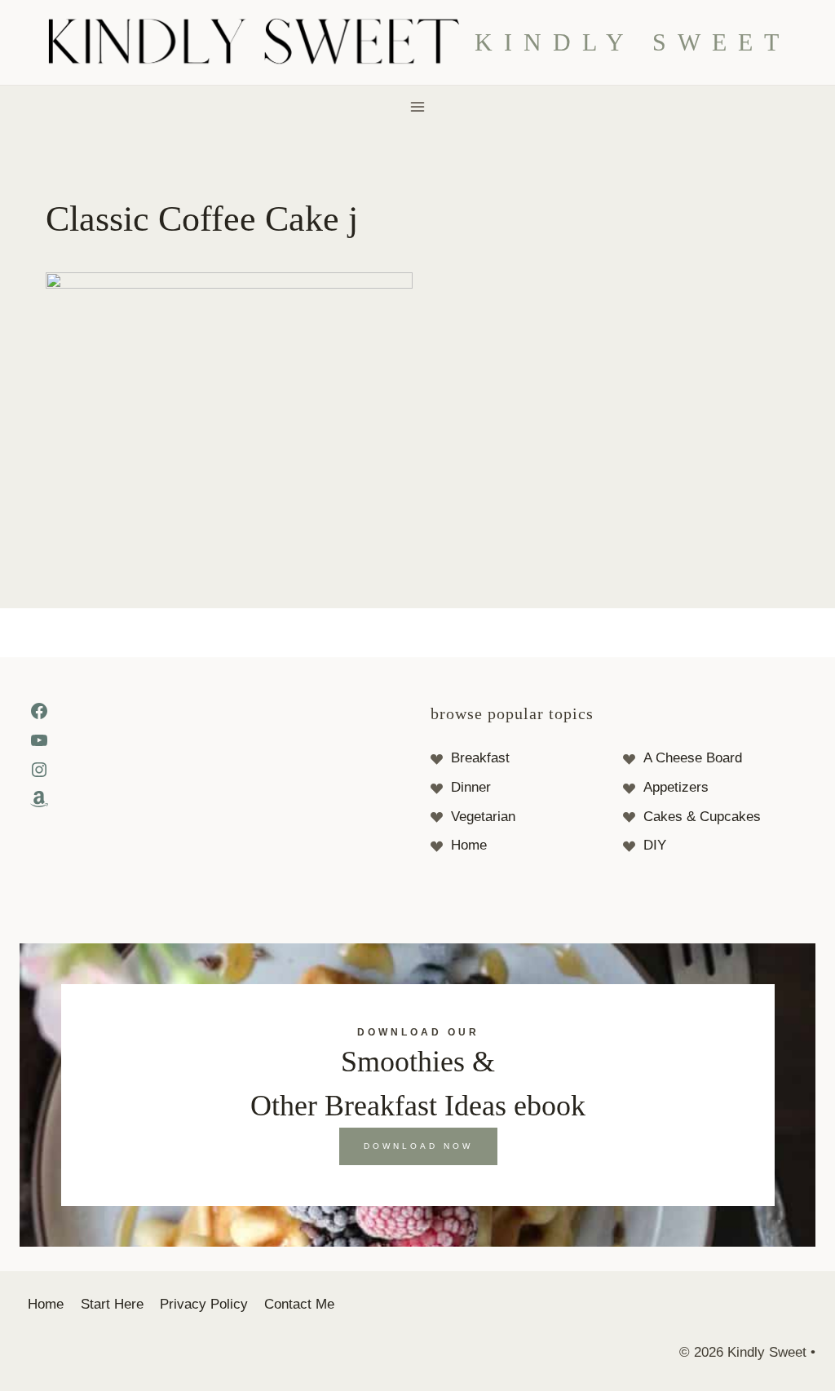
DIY (654, 845)
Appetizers (676, 787)
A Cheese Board (692, 758)
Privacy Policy (204, 1304)
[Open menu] (418, 106)
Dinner (471, 787)
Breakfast (480, 758)
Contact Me (299, 1304)
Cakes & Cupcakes (702, 816)
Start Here (112, 1304)
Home (469, 845)
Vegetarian (483, 816)
